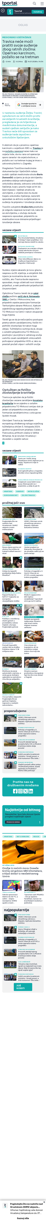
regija (36, 836)
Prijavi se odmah (13, 822)
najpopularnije (16, 910)
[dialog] (23, 1211)
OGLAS (23, 25)
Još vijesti (20, 987)
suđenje (20, 491)
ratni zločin (33, 491)
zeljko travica (28, 495)
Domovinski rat (11, 495)
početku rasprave (14, 151)
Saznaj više (23, 1218)
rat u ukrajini (23, 836)
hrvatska (8, 491)
